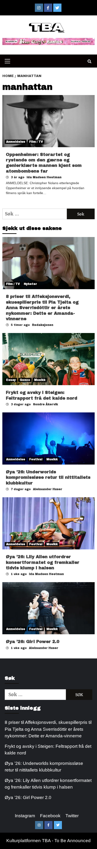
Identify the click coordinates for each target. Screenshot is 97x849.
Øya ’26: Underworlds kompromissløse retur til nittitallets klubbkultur (48, 477)
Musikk (39, 380)
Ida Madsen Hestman (44, 177)
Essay (11, 380)
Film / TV (36, 141)
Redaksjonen (42, 325)
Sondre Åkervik (45, 404)
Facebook (50, 815)
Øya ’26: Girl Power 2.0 (32, 641)
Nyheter (30, 284)
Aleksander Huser (47, 489)
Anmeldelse (15, 141)
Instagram (25, 815)
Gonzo (25, 380)
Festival (35, 459)
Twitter (72, 815)
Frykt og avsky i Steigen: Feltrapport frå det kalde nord (48, 750)
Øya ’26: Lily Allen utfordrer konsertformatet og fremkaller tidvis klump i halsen (42, 562)
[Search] (89, 61)
